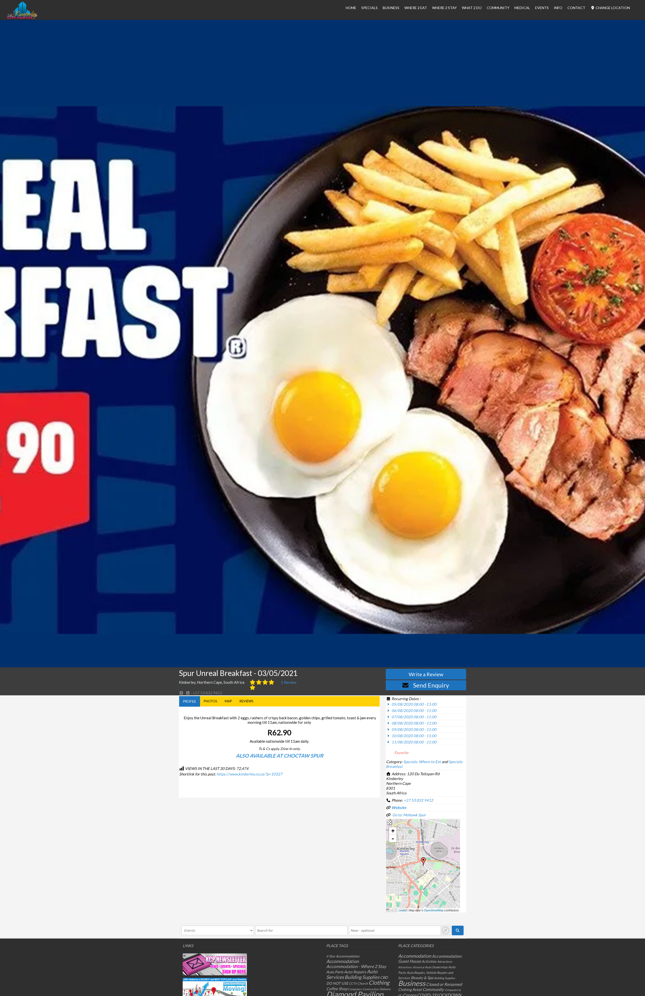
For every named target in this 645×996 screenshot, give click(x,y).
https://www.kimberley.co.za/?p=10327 (249, 774)
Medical (522, 8)
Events (542, 8)
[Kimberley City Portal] (22, 17)
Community (498, 8)
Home (351, 8)
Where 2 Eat (415, 8)
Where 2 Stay (444, 8)
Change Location (612, 8)
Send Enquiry (431, 685)
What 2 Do (472, 8)
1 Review (288, 682)
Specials (369, 8)
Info (558, 8)
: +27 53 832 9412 (206, 693)
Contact (576, 8)
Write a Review (426, 674)
